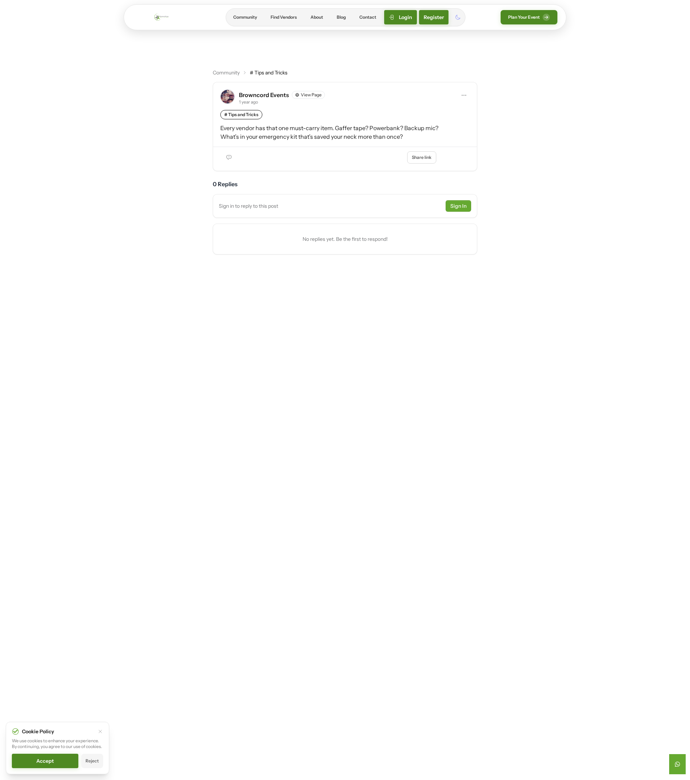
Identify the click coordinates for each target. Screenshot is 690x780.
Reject (92, 760)
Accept (45, 761)
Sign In (458, 206)
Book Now (455, 157)
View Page (311, 94)
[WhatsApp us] (677, 764)
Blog (341, 17)
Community (245, 17)
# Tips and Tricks (269, 72)
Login (405, 17)
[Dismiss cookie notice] (100, 731)
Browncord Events (264, 94)
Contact (367, 17)
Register (434, 17)
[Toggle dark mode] (458, 17)
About (316, 17)
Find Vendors (284, 17)
